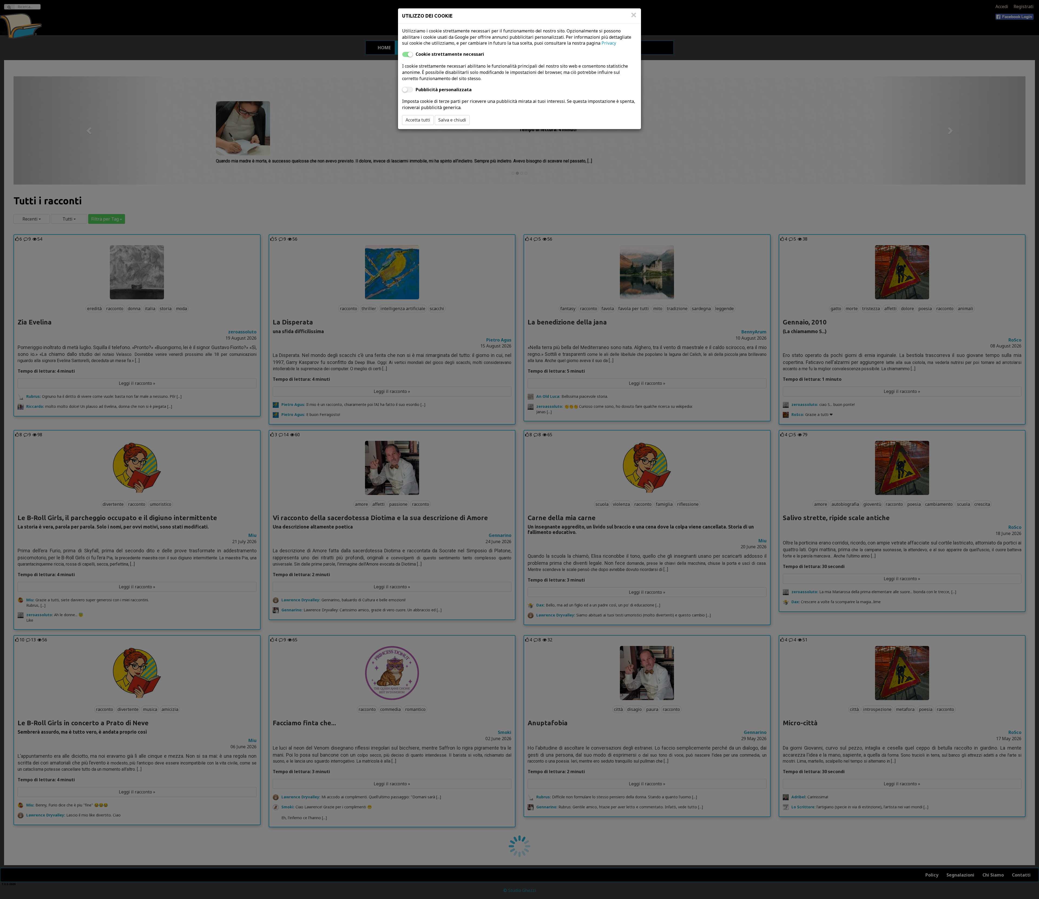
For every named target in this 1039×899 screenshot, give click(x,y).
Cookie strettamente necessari (450, 54)
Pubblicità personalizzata (444, 90)
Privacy (608, 43)
